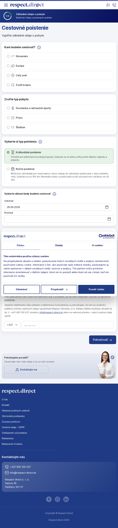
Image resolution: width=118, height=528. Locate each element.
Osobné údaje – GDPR (13, 427)
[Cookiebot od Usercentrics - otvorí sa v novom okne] (101, 236)
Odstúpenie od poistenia (14, 432)
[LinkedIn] (66, 499)
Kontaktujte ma (28, 369)
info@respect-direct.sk (51, 312)
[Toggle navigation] (6, 5)
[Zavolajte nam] (114, 5)
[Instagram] (57, 499)
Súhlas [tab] (20, 245)
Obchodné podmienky (13, 416)
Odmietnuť (22, 289)
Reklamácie (8, 438)
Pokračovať (101, 339)
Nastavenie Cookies (12, 444)
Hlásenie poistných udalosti (16, 410)
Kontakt (5, 405)
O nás (5, 399)
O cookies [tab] (97, 245)
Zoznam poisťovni (11, 421)
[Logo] (28, 5)
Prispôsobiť (57, 289)
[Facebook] (49, 499)
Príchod (8, 213)
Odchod (8, 201)
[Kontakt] (108, 5)
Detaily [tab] (59, 245)
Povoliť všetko (96, 289)
